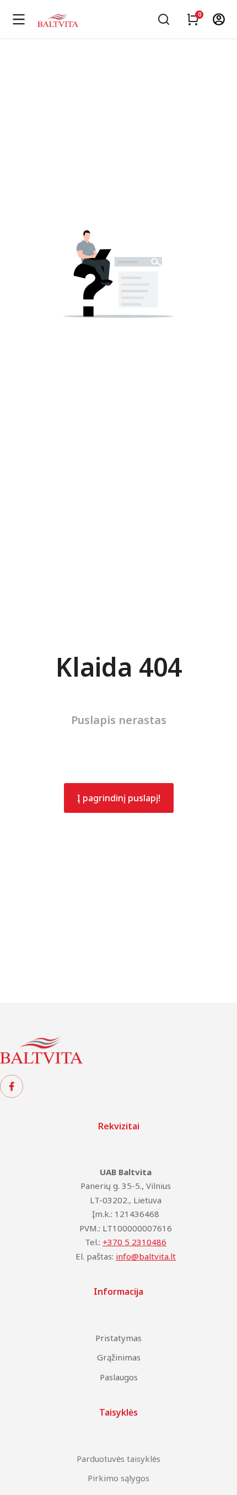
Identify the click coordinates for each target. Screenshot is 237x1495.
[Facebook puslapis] (11, 1086)
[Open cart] (193, 19)
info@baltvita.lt (146, 1256)
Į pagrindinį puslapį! (118, 798)
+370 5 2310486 (134, 1241)
